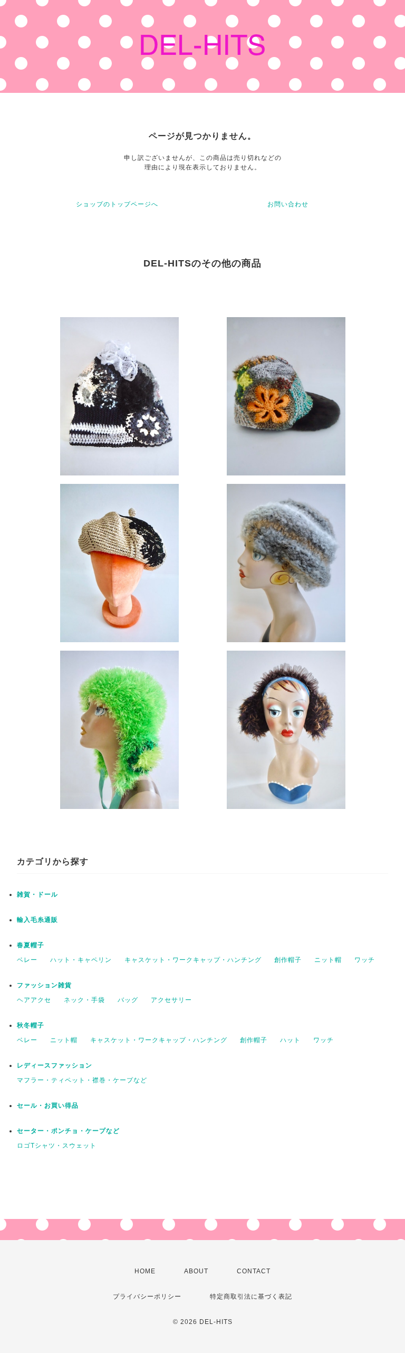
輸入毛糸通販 (37, 919)
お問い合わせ (287, 204)
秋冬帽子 (30, 1025)
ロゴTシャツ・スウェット (57, 1145)
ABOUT (196, 1271)
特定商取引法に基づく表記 (251, 1296)
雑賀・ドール (37, 894)
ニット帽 (328, 960)
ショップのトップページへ (117, 204)
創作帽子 (288, 960)
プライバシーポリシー (147, 1296)
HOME (145, 1271)
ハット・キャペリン (81, 960)
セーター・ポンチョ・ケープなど (68, 1131)
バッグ (128, 1000)
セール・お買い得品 (48, 1105)
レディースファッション (54, 1065)
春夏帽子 (30, 945)
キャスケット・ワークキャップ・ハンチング (193, 960)
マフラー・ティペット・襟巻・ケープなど (82, 1080)
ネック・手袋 (84, 1000)
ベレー (27, 960)
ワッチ (364, 960)
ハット (290, 1040)
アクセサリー (171, 1000)
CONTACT (254, 1271)
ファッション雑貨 (44, 985)
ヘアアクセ (34, 1000)
